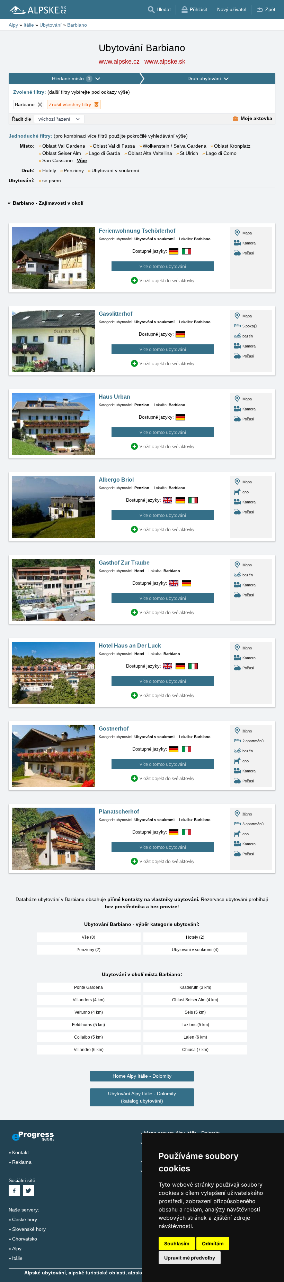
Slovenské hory (29, 1229)
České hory (24, 1219)
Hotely (49, 170)
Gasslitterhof (115, 314)
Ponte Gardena (88, 987)
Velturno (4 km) (88, 1012)
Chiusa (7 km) (195, 1049)
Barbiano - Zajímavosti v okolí (48, 203)
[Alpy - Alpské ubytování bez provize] (37, 9)
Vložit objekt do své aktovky (167, 280)
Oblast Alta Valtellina (150, 153)
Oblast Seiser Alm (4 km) (195, 999)
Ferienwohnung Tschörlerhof (137, 231)
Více (82, 160)
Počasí (248, 253)
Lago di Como (221, 153)
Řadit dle (21, 119)
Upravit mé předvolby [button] (189, 1258)
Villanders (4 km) (89, 999)
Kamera (249, 243)
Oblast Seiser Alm (61, 153)
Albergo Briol (116, 480)
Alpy (16, 1248)
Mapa (247, 233)
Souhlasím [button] (176, 1243)
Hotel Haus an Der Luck (130, 646)
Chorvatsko (24, 1239)
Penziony (74, 170)
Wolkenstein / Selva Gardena (174, 146)
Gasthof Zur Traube (124, 563)
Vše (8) (88, 937)
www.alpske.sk (164, 61)
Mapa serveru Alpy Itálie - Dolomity (182, 1133)
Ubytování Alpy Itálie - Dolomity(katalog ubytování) (142, 1097)
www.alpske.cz (119, 61)
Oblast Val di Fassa (114, 146)
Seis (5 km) (195, 1012)
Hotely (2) (195, 937)
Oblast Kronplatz (232, 146)
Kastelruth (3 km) (195, 987)
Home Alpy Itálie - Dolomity (142, 1076)
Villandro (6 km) (89, 1049)
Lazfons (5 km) (195, 1024)
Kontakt (20, 1152)
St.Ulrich (189, 153)
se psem (51, 180)
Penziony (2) (88, 949)
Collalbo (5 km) (88, 1037)
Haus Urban (114, 397)
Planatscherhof (119, 812)
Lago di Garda (104, 153)
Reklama (22, 1162)
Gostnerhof (113, 729)
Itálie (17, 1258)
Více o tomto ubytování (163, 266)
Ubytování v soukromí (115, 170)
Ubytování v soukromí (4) (195, 949)
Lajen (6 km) (195, 1037)
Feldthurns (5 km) (88, 1024)
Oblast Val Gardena (63, 146)
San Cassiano (57, 160)
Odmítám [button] (213, 1243)
